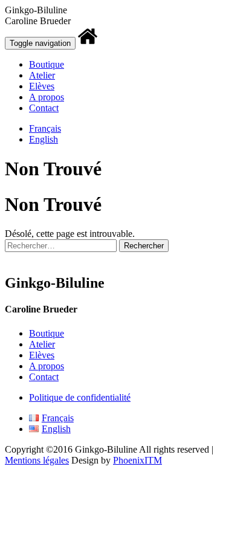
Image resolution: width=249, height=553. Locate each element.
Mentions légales (37, 460)
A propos (46, 97)
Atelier (42, 75)
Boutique (46, 64)
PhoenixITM (137, 460)
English (43, 139)
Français (45, 128)
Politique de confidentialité (80, 397)
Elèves (41, 86)
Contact (44, 108)
